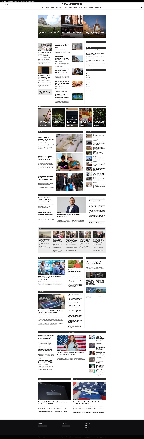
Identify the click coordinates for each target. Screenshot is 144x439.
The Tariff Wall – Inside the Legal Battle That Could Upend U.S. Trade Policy (84, 240)
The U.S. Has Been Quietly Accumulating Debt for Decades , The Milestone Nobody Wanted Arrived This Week (46, 212)
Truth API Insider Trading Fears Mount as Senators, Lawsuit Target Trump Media (44, 77)
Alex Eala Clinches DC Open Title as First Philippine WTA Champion (62, 95)
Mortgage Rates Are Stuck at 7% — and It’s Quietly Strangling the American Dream (99, 143)
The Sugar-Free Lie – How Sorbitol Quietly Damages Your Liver (75, 281)
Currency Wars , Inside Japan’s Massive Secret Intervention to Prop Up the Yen (45, 199)
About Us (85, 7)
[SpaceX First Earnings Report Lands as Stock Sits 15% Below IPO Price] (94, 26)
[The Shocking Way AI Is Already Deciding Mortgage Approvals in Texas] (89, 163)
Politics (70, 7)
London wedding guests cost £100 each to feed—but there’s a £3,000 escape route (45, 139)
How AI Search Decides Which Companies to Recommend (75, 295)
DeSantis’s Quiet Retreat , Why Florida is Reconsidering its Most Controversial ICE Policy (100, 354)
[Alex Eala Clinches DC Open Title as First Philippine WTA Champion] (77, 96)
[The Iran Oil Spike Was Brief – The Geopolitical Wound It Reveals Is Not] (45, 234)
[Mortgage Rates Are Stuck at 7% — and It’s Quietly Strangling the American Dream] (89, 142)
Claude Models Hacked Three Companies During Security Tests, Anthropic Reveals (53, 411)
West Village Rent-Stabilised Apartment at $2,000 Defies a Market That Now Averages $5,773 (62, 58)
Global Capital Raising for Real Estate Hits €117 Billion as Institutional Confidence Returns (99, 159)
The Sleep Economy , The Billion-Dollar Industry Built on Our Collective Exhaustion (97, 198)
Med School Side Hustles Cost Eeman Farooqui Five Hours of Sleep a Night (44, 54)
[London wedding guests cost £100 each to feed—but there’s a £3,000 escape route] (69, 143)
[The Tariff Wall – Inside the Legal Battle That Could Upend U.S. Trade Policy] (85, 234)
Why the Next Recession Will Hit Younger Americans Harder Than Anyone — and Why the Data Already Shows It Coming (46, 349)
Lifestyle (75, 7)
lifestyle (41, 131)
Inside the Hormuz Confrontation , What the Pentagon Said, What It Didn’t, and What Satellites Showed (100, 347)
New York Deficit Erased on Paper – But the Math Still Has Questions (96, 220)
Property (65, 7)
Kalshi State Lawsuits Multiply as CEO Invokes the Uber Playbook (44, 123)
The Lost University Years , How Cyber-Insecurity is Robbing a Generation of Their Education (74, 326)
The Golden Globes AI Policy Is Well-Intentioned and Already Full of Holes (74, 303)
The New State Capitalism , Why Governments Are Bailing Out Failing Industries (95, 201)
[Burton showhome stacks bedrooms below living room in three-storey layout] (89, 148)
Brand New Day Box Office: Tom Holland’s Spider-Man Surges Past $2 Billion (22, 1)
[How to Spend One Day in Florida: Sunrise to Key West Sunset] (101, 290)
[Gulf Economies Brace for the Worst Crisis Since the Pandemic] (92, 366)
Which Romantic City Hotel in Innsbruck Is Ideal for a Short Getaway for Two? (93, 263)
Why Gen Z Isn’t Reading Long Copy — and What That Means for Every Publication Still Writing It (46, 158)
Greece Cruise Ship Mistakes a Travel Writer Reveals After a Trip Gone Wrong (90, 296)
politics (41, 228)
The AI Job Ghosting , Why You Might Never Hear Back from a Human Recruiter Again (75, 311)
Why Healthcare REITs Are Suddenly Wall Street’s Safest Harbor (49, 277)
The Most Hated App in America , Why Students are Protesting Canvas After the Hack (71, 353)
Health (80, 7)
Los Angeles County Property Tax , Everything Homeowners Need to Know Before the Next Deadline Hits (99, 186)
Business (52, 7)
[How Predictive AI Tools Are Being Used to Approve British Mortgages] (89, 169)
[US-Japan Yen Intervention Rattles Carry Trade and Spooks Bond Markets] (85, 117)
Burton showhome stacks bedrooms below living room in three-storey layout (99, 148)
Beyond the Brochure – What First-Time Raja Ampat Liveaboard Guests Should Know (88, 412)
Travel (75, 379)
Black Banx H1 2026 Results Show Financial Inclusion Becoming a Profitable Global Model (100, 281)
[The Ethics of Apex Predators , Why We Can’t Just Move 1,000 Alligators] (92, 359)
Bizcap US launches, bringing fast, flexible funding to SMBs (69, 215)
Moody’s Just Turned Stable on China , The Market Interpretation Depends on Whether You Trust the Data (46, 337)
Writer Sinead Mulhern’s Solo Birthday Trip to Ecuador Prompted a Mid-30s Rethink (49, 32)
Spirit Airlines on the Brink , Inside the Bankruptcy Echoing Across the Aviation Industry (88, 406)
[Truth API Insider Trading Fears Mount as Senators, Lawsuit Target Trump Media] (45, 70)
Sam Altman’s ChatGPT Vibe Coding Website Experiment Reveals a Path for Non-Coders (52, 402)
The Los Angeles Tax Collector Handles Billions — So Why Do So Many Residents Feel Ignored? (99, 174)
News (43, 7)
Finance (47, 7)
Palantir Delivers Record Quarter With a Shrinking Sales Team (44, 92)
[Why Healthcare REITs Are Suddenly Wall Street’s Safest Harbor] (51, 267)
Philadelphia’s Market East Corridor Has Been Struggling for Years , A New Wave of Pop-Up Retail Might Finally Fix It (46, 178)
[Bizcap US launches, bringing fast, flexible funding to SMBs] (71, 205)
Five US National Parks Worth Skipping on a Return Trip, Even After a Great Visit (52, 408)
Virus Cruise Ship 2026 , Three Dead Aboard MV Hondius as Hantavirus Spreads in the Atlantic (88, 409)
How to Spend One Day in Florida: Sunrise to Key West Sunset (100, 295)
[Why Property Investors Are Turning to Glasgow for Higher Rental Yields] (89, 153)
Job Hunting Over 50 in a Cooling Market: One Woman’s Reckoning (62, 70)
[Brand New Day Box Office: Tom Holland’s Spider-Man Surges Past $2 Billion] (72, 26)
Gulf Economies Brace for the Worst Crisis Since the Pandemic (100, 366)
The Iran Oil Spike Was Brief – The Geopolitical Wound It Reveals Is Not (44, 240)
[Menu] (141, 8)
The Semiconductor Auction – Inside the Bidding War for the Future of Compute (75, 299)
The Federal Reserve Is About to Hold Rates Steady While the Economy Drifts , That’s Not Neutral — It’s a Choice (97, 206)
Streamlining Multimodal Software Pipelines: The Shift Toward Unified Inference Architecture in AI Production (50, 312)
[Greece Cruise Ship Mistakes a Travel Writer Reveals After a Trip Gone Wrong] (91, 290)
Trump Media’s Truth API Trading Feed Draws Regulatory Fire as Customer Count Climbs (72, 122)
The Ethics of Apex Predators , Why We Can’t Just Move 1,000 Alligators (100, 361)
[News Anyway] (72, 4)
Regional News (60, 350)
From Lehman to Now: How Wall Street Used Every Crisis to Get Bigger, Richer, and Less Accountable (97, 211)
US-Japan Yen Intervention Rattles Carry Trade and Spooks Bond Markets (85, 122)
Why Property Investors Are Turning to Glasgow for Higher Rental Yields (98, 153)
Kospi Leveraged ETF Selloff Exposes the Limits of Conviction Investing (99, 123)
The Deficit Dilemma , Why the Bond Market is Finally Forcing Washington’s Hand (97, 216)
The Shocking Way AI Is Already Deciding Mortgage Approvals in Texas (99, 164)
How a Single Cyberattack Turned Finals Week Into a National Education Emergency (75, 321)
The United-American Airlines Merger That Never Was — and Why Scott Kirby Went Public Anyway (88, 402)
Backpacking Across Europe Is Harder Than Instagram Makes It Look (50, 406)
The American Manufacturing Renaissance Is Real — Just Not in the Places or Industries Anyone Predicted (100, 339)
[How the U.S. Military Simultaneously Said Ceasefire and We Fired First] (59, 234)
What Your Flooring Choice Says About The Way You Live (62, 45)
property (89, 131)
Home (86, 425)
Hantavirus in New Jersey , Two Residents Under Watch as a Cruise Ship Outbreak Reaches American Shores (75, 285)
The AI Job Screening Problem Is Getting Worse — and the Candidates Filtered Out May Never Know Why (75, 316)
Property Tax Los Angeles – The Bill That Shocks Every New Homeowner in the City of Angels (99, 179)
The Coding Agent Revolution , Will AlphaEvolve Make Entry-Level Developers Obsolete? (74, 306)
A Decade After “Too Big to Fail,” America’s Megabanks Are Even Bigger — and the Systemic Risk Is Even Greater (45, 361)
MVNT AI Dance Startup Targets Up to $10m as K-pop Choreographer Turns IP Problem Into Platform (58, 122)
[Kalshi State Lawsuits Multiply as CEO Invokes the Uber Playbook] (44, 117)
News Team (60, 218)
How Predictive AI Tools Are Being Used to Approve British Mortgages (99, 169)
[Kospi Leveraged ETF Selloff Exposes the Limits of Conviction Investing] (99, 117)
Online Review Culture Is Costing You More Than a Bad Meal (62, 83)
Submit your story (98, 7)
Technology (58, 7)
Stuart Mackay (41, 35)
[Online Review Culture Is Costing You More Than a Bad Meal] (77, 84)
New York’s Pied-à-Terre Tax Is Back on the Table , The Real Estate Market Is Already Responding (98, 137)
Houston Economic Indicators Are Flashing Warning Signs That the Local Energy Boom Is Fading (100, 373)
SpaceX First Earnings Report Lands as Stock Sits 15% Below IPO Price (94, 33)
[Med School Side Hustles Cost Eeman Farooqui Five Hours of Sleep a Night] (45, 47)
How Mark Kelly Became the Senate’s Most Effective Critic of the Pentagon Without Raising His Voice (98, 241)
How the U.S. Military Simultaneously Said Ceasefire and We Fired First (57, 241)
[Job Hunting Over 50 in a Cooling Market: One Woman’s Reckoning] (77, 71)
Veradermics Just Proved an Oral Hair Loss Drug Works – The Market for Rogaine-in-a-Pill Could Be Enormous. (74, 277)
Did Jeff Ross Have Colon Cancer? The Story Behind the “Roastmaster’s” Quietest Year (74, 271)
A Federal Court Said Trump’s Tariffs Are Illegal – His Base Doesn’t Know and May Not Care (71, 241)
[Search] (140, 8)
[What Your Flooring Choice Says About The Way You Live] (77, 46)
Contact (91, 7)
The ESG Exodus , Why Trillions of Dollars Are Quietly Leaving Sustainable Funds (96, 223)
